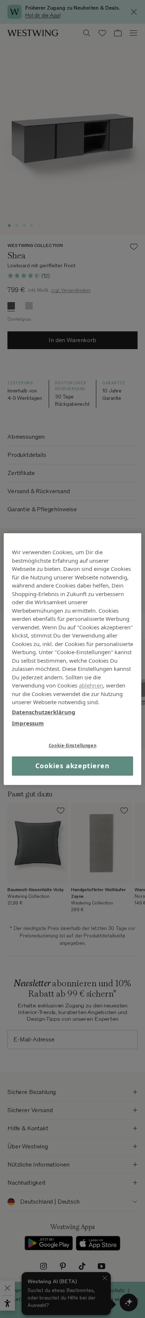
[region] (73, 659)
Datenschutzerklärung (43, 712)
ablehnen (91, 685)
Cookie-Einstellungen (72, 745)
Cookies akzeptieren (72, 766)
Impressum (28, 723)
